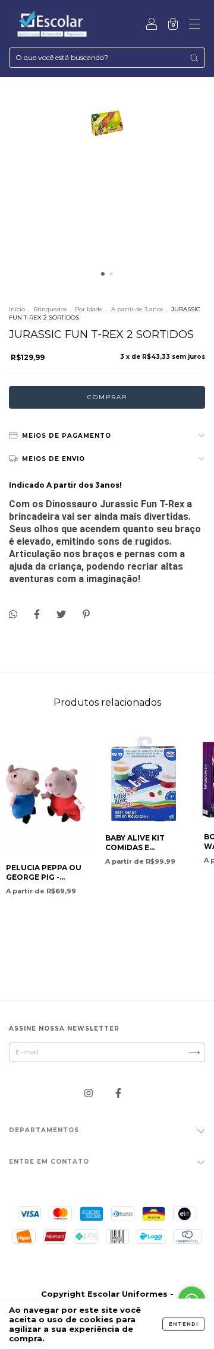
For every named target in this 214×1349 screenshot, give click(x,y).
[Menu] (194, 25)
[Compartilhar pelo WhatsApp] (13, 614)
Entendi (184, 1324)
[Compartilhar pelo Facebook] (38, 613)
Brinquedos (50, 309)
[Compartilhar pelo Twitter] (62, 613)
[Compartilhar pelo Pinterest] (86, 613)
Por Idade (89, 309)
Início (17, 309)
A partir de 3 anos (137, 309)
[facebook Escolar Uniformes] (118, 1092)
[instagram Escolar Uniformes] (89, 1092)
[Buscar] (194, 58)
